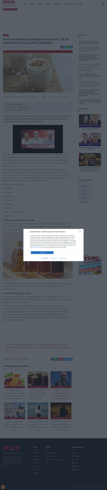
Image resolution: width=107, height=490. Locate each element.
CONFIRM (42, 252)
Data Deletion (44, 258)
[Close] (80, 231)
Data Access (53, 258)
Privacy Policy (62, 258)
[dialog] (53, 245)
